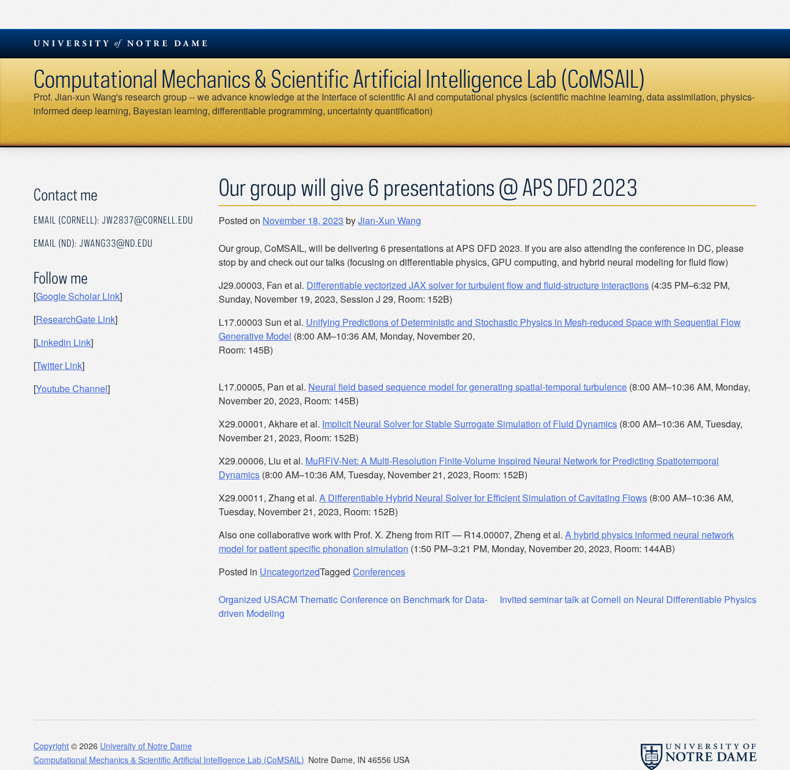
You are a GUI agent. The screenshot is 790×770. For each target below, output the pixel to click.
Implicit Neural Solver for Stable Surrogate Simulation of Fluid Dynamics (469, 423)
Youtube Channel (72, 388)
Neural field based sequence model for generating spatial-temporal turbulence (467, 386)
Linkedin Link (63, 342)
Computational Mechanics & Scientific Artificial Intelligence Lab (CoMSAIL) (339, 78)
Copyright (51, 746)
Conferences (379, 571)
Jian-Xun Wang (389, 220)
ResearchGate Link (75, 319)
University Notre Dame (121, 43)
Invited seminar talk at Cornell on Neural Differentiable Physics (628, 599)
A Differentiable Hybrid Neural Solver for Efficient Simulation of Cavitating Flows (483, 497)
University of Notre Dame (146, 746)
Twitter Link (59, 365)
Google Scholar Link (78, 296)
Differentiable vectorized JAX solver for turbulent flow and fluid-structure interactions (478, 285)
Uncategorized (290, 571)
